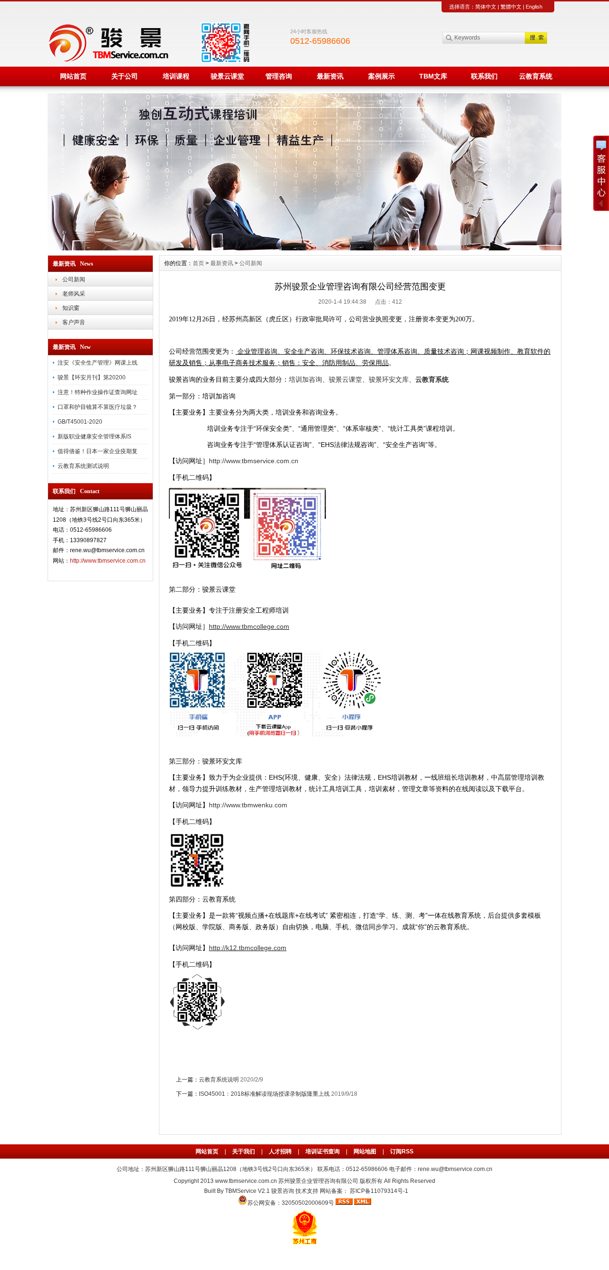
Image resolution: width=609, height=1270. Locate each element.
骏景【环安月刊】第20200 (92, 377)
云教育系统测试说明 (83, 466)
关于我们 (243, 1151)
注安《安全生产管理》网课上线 (98, 362)
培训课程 (176, 76)
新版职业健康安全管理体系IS (94, 436)
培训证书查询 (322, 1151)
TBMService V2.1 (247, 1191)
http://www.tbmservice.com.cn (108, 560)
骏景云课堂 (227, 76)
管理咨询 (278, 76)
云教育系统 (535, 76)
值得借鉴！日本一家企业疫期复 (98, 451)
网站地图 (365, 1151)
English (534, 7)
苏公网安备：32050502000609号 (291, 1203)
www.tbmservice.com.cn (246, 1181)
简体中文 (485, 7)
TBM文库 (433, 76)
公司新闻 (73, 279)
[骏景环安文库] (304, 248)
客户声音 (73, 322)
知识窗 (70, 308)
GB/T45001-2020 (80, 421)
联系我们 (484, 76)
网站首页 (73, 76)
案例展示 (381, 76)
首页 (198, 263)
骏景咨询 (282, 1191)
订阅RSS (401, 1151)
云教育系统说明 (219, 1079)
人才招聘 (280, 1151)
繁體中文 (511, 7)
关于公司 (124, 76)
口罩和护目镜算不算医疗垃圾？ (98, 407)
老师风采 (73, 293)
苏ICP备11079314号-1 (379, 1191)
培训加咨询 (305, 379)
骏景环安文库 (389, 379)
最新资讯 (330, 76)
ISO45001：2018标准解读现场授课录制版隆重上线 (264, 1094)
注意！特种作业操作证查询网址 (98, 392)
